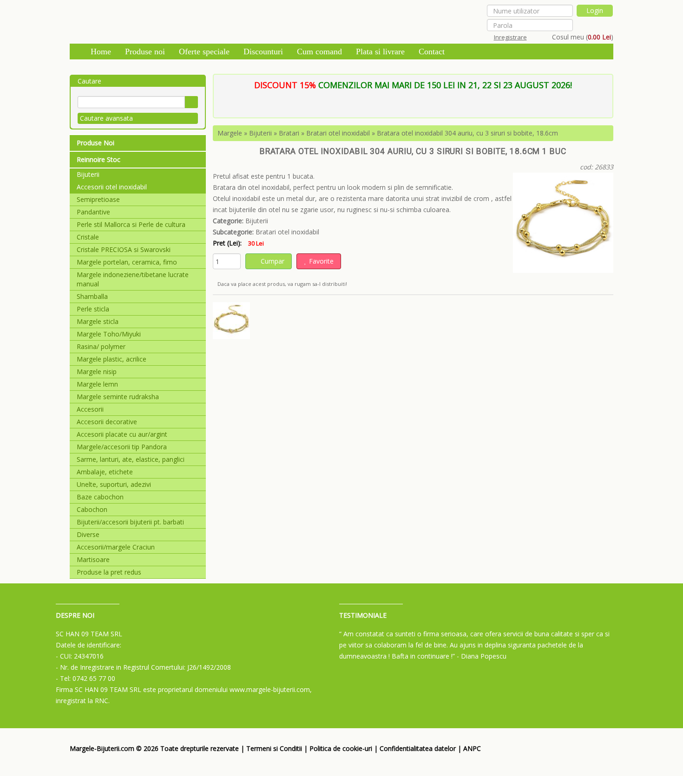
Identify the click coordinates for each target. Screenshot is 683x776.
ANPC (472, 748)
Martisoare (93, 559)
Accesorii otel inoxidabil (112, 186)
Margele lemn (97, 384)
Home (101, 51)
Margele (229, 133)
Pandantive (93, 211)
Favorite (321, 261)
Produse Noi (95, 142)
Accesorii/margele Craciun (116, 547)
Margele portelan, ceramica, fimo (127, 262)
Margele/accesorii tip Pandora (122, 446)
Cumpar (272, 261)
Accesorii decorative (107, 421)
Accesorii (90, 409)
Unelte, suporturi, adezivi (114, 484)
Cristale (88, 237)
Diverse (88, 534)
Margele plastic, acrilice (111, 359)
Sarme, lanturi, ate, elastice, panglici (130, 459)
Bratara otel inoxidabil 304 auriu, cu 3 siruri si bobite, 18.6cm (467, 133)
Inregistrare (510, 37)
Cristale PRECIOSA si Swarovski (124, 249)
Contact (432, 51)
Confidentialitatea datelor (418, 748)
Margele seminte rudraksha (118, 396)
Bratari (289, 133)
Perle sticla (93, 308)
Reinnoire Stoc (98, 159)
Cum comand (319, 51)
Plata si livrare (380, 51)
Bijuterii (88, 174)
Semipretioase (98, 199)
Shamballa (92, 296)
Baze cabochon (100, 496)
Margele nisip (97, 371)
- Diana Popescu (481, 656)
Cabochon (92, 509)
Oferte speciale (204, 51)
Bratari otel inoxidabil (338, 133)
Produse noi (145, 51)
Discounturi (263, 51)
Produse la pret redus (109, 572)
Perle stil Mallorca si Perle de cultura (131, 224)
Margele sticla (97, 321)
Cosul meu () (582, 36)
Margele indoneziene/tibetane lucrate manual (133, 279)
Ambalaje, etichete (105, 471)
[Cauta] (191, 102)
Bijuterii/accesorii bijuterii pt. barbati (130, 521)
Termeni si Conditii (274, 748)
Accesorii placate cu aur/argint (122, 434)
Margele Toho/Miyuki (109, 334)
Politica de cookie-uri (340, 748)
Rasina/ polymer (101, 346)
